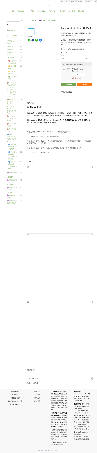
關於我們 (81, 11)
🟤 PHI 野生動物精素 (11, 125)
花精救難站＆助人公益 (15, 401)
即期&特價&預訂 (12, 37)
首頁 (12, 11)
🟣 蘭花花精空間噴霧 (12, 196)
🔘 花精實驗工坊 (12, 31)
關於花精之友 (15, 391)
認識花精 (21, 11)
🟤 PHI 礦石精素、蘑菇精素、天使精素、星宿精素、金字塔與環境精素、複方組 (11, 106)
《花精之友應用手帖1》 (74, 141)
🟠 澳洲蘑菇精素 (12, 67)
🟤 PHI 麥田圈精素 (11, 130)
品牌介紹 (52, 11)
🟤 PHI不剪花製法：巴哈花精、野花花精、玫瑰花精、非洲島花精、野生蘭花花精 (11, 89)
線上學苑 (72, 11)
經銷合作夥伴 (15, 398)
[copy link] (40, 40)
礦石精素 (10, 46)
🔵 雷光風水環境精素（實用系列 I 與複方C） (12, 165)
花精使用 (37, 395)
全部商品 (33, 20)
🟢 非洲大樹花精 (12, 78)
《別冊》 (43, 143)
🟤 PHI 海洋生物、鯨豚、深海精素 (11, 118)
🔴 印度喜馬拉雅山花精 (12, 62)
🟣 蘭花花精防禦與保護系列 (12, 201)
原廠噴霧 (10, 49)
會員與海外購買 (15, 404)
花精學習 (37, 401)
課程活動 (63, 11)
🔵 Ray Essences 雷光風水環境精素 (11, 137)
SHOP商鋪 (41, 11)
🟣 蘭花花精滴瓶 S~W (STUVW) (12, 190)
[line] (29, 40)
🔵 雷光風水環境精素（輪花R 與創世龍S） (12, 155)
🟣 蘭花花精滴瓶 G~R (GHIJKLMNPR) (12, 182)
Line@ (62, 422)
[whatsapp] (36, 40)
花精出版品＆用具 (11, 42)
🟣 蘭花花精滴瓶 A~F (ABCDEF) (12, 174)
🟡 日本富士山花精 (12, 72)
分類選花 (31, 11)
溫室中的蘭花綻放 (58, 148)
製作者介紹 (45, 148)
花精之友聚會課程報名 (11, 53)
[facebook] (32, 40)
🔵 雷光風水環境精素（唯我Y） (12, 146)
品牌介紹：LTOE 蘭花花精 (39, 152)
